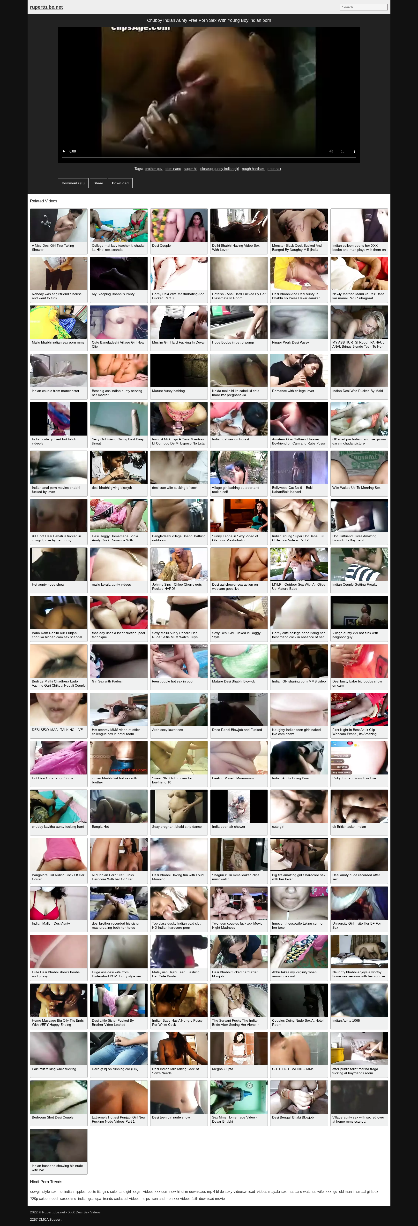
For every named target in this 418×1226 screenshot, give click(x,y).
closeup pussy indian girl (219, 169)
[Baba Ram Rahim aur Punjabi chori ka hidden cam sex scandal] (58, 612)
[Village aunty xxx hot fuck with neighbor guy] (359, 612)
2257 (34, 1219)
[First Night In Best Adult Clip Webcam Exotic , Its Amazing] (359, 709)
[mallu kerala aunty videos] (118, 564)
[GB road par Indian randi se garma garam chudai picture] (359, 419)
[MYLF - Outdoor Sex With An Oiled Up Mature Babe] (299, 564)
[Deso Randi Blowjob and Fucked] (239, 709)
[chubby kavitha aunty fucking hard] (58, 806)
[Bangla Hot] (118, 806)
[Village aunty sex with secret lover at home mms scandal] (359, 1097)
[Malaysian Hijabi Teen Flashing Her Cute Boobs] (179, 951)
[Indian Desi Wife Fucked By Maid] (359, 370)
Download (120, 183)
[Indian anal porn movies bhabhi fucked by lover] (58, 467)
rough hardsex (253, 169)
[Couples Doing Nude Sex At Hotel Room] (299, 1000)
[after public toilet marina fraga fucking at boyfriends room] (359, 1048)
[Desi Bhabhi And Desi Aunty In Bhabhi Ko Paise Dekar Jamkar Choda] (299, 273)
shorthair (274, 169)
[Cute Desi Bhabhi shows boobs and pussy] (58, 951)
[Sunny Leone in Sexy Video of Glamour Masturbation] (239, 515)
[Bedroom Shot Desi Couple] (58, 1097)
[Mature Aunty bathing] (179, 370)
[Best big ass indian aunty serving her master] (118, 370)
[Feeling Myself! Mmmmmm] (239, 757)
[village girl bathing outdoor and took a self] (239, 467)
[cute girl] (299, 806)
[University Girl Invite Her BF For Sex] (359, 903)
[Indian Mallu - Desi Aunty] (58, 903)
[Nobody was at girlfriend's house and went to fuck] (58, 273)
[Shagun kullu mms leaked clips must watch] (239, 854)
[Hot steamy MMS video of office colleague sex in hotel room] (118, 709)
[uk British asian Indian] (359, 806)
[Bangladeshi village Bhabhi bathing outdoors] (179, 515)
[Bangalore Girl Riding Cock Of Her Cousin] (58, 854)
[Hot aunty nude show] (58, 564)
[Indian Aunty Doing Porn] (299, 757)
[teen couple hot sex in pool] (179, 661)
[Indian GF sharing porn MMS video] (299, 661)
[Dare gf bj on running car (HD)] (118, 1048)
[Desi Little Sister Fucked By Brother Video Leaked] (118, 1000)
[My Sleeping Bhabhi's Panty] (118, 273)
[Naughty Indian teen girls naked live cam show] (299, 709)
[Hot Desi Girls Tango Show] (58, 757)
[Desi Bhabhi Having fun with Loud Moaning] (179, 854)
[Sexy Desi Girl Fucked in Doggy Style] (239, 612)
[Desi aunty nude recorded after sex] (359, 854)
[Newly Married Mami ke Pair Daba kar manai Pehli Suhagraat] (359, 273)
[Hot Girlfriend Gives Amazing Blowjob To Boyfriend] (359, 515)
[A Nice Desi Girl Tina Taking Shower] (58, 225)
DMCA (43, 1219)
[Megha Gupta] (239, 1048)
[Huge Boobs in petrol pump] (239, 322)
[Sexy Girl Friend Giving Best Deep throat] (118, 419)
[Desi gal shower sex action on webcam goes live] (239, 564)
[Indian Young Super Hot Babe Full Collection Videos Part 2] (299, 515)
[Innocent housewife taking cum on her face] (299, 903)
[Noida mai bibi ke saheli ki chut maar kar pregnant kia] (239, 370)
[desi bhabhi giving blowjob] (118, 467)
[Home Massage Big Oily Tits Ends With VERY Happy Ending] (58, 1000)
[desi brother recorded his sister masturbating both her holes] (118, 903)
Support (55, 1219)
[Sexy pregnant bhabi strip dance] (179, 806)
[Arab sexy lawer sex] (179, 709)
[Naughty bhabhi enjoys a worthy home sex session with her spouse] (359, 951)
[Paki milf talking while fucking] (58, 1048)
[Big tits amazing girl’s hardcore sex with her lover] (299, 854)
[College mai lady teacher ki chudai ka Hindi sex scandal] (118, 225)
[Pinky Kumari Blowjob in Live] (359, 757)
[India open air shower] (239, 806)
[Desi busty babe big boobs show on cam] (359, 661)
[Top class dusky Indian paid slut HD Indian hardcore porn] (179, 903)
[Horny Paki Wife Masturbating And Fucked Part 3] (179, 273)
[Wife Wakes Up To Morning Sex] (359, 467)
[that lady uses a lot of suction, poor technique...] (118, 612)
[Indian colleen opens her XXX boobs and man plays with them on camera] (359, 225)
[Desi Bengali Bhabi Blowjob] (299, 1097)
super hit (190, 169)
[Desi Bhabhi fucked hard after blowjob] (239, 951)
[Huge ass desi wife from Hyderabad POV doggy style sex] (118, 951)
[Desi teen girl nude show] (179, 1097)
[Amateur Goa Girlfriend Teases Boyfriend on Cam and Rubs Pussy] (299, 419)
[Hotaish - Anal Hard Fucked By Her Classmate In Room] (239, 273)
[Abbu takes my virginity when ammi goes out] (299, 951)
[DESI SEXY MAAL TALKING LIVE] (58, 709)
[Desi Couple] (179, 225)
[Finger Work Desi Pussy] (299, 322)
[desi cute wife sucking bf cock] (179, 467)
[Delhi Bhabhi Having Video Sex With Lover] (239, 225)
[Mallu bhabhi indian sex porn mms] (58, 322)
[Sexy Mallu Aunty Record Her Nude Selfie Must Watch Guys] (179, 612)
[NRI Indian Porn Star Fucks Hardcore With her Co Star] (118, 854)
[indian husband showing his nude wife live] (58, 1145)
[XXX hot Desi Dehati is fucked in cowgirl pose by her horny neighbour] (58, 515)
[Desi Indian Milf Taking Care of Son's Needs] (179, 1048)
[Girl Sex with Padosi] (118, 661)
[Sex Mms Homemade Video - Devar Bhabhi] (239, 1097)
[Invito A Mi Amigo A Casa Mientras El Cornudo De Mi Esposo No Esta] (179, 419)
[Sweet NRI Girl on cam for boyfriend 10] (179, 757)
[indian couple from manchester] (58, 370)
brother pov (154, 169)
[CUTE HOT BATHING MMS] (299, 1048)
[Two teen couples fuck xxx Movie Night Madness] (239, 903)
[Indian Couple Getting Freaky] (359, 564)
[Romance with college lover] (299, 370)
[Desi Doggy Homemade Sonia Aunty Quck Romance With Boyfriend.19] (118, 515)
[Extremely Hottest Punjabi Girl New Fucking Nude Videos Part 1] (118, 1097)
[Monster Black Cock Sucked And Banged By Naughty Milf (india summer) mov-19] (299, 225)
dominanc (173, 169)
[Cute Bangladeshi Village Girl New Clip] (118, 322)
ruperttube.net (46, 7)
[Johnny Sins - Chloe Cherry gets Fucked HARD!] (179, 564)
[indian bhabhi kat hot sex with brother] (118, 757)
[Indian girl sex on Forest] (239, 419)
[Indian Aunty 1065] (359, 1000)
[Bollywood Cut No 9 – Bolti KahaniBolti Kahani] (299, 467)
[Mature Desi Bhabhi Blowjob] (239, 661)
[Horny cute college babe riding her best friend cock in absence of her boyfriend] (299, 612)
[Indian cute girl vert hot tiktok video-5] (58, 419)
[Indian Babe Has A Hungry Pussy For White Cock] (179, 1000)
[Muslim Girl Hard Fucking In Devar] (179, 322)
